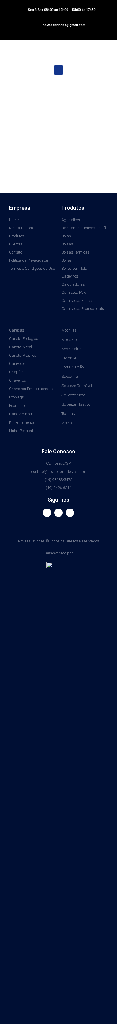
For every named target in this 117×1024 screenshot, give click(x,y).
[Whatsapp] (70, 513)
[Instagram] (58, 513)
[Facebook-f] (47, 513)
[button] (58, 70)
